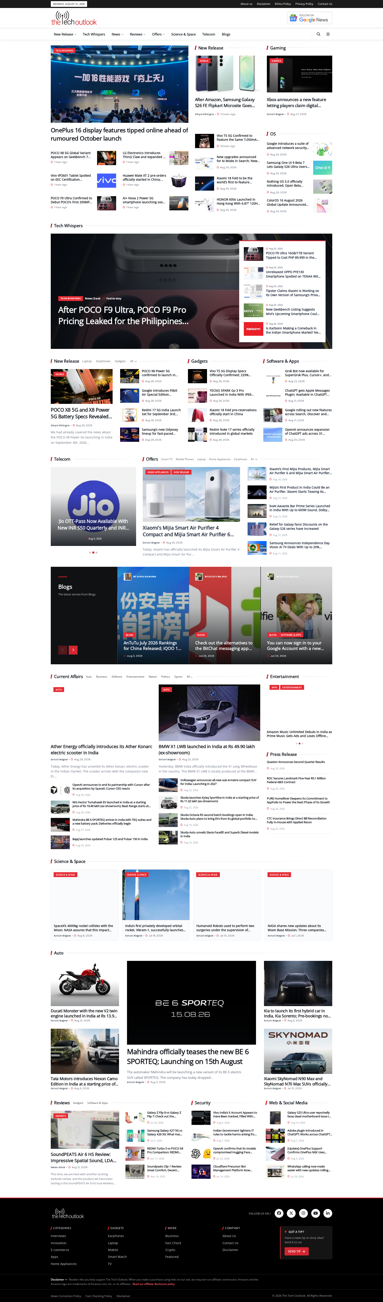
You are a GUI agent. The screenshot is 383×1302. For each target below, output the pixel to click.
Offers (157, 34)
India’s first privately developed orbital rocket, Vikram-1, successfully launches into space (154, 930)
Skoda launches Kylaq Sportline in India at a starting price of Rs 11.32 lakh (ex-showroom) (219, 799)
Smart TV (166, 459)
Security (203, 1102)
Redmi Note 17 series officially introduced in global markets (232, 431)
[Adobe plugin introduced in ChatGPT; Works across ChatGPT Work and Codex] (275, 1135)
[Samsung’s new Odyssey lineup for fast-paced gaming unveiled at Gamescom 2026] (129, 434)
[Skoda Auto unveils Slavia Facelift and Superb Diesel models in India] (168, 837)
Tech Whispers (94, 34)
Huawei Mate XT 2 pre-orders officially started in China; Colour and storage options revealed (144, 181)
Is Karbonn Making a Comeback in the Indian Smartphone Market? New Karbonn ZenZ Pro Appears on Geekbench (293, 334)
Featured (172, 1257)
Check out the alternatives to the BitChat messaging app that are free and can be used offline (223, 651)
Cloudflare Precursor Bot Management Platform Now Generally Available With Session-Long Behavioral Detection (234, 1172)
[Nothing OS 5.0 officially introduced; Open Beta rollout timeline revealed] (322, 187)
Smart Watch (117, 1257)
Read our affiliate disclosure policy (154, 1284)
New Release (63, 34)
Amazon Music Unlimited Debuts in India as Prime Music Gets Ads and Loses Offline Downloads (299, 736)
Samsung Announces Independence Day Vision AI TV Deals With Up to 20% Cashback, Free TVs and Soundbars (300, 547)
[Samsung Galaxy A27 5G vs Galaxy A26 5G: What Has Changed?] (135, 1135)
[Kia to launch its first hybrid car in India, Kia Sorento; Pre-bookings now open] (298, 983)
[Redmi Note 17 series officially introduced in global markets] (197, 434)
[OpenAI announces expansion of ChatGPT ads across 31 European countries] (272, 434)
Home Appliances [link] (158, 472)
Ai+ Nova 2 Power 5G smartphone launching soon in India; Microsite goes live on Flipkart (144, 204)
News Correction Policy (66, 1296)
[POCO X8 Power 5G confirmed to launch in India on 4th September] (129, 376)
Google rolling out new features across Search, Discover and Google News (308, 414)
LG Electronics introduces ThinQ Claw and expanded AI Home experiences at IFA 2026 (144, 159)
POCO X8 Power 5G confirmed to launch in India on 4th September (159, 375)
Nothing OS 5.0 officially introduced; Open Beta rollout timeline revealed (285, 184)
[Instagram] (303, 1213)
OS (273, 134)
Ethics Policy (283, 4)
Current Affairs (68, 676)
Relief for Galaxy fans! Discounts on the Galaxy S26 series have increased (299, 526)
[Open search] (318, 34)
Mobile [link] (204, 60)
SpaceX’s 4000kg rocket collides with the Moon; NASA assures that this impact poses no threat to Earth (83, 930)
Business (101, 676)
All (132, 361)
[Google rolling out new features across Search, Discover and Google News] (272, 415)
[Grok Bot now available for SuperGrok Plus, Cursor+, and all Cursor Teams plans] (272, 376)
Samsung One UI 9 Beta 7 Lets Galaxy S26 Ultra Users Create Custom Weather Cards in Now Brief (287, 165)
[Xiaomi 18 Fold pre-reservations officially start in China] (197, 415)
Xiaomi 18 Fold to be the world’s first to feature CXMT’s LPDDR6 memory (235, 182)
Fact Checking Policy (99, 1296)
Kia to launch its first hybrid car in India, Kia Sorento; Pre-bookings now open (297, 1016)
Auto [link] (59, 689)
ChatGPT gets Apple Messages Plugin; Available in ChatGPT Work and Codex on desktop (307, 394)
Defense (117, 676)
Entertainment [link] (292, 687)
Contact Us (325, 4)
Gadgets (120, 361)
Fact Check (173, 1243)
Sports (178, 676)
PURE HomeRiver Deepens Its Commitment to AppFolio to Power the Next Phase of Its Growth (298, 800)
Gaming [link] (276, 60)
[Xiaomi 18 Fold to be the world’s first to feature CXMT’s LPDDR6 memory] (204, 183)
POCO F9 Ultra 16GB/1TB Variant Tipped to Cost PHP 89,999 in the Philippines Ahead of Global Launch (292, 257)
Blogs (226, 34)
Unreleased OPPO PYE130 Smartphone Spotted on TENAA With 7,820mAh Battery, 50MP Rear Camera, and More (293, 278)
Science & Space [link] (65, 874)
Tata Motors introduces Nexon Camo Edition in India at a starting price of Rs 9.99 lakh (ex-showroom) (84, 1084)
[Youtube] (315, 1213)
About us (246, 4)
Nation (153, 676)
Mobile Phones (185, 459)
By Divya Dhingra (144, 576)
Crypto (170, 1250)
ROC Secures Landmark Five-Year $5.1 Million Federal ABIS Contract (296, 780)
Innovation (58, 1243)
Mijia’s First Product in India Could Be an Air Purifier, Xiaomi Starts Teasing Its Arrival (300, 491)
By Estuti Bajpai (216, 576)
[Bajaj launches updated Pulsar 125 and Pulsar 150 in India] (60, 842)
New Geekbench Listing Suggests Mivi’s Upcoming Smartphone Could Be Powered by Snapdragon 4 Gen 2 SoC (292, 316)
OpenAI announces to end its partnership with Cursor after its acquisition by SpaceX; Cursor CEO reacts (111, 786)
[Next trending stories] (73, 650)
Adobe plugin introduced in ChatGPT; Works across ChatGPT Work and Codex (308, 1134)
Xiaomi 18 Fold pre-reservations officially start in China (233, 412)
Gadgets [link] (61, 1115)
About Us (229, 1236)
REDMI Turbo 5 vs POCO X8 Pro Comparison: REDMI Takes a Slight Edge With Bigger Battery (165, 1154)
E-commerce (60, 1250)
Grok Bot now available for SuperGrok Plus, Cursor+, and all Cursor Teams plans (307, 375)
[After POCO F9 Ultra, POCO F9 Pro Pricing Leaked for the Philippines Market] (191, 291)
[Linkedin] (327, 1213)
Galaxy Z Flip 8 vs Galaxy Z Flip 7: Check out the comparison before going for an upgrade (164, 1118)
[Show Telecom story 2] (93, 552)
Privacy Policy (304, 4)
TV (109, 1264)
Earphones (103, 361)
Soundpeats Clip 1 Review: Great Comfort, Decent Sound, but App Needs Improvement (164, 1172)
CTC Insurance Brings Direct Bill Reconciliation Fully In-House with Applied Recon (296, 820)
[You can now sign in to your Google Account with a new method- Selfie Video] (296, 615)
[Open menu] (328, 34)
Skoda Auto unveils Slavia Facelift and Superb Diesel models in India (219, 834)
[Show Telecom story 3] (97, 553)
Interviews (58, 1236)
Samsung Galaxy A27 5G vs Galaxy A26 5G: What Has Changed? (164, 1134)
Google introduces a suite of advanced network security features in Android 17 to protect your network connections (288, 146)
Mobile (113, 1250)
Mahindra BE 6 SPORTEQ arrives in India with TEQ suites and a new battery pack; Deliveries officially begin (111, 821)
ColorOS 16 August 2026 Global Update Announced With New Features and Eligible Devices (286, 202)
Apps (54, 1257)
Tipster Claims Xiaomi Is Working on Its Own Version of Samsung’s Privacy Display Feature (293, 295)
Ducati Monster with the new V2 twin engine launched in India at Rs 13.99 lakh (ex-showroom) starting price (84, 1016)
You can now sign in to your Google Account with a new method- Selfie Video (294, 648)
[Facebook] (279, 1213)
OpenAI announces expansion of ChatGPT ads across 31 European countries (307, 433)
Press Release (283, 754)
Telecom (208, 34)
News (116, 34)
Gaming (277, 48)
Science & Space (183, 34)
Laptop (87, 361)
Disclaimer (263, 4)
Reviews (136, 34)
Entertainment (135, 676)
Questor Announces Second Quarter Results (296, 762)
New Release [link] (181, 472)
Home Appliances (220, 459)
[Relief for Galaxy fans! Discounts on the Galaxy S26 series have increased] (257, 529)
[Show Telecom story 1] (90, 552)
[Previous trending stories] (62, 650)
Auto (89, 676)
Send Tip (294, 1251)
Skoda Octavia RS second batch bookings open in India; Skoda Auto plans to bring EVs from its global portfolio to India (217, 818)
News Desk (93, 298)
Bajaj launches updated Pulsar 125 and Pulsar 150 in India (110, 839)
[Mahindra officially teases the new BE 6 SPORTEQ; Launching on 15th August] (191, 1003)
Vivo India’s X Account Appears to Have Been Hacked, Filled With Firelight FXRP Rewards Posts (235, 1116)
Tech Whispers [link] (64, 50)
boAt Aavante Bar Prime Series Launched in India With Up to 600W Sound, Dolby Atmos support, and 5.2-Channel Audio (300, 510)
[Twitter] (291, 1213)
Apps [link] (274, 687)
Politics (165, 676)
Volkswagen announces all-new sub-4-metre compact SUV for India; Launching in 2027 (218, 782)
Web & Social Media (288, 1102)
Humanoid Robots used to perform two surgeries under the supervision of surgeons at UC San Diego (225, 930)
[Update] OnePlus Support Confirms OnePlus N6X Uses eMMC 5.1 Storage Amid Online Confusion (307, 1154)
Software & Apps (283, 361)
